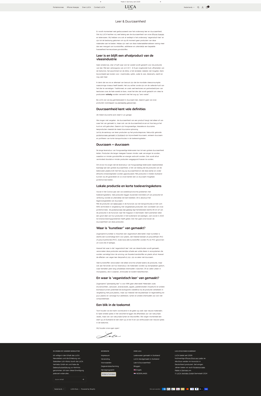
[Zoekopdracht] (198, 7)
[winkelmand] (207, 7)
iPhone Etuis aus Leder (194, 358)
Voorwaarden (106, 363)
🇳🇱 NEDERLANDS (140, 373)
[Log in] (202, 7)
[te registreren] (83, 379)
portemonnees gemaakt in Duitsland (110, 135)
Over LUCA (86, 7)
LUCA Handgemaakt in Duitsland (146, 359)
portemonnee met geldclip (121, 210)
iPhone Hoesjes (73, 7)
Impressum (105, 355)
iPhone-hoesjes (158, 34)
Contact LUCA (99, 7)
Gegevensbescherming (110, 366)
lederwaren (117, 204)
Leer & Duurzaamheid (142, 363)
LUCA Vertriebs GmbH (185, 373)
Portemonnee (58, 7)
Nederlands (188, 7)
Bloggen (137, 366)
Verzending (105, 359)
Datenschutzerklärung (62, 367)
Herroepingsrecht (107, 370)
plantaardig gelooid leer (127, 103)
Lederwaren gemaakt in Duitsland (147, 355)
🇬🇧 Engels (138, 370)
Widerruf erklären (108, 374)
